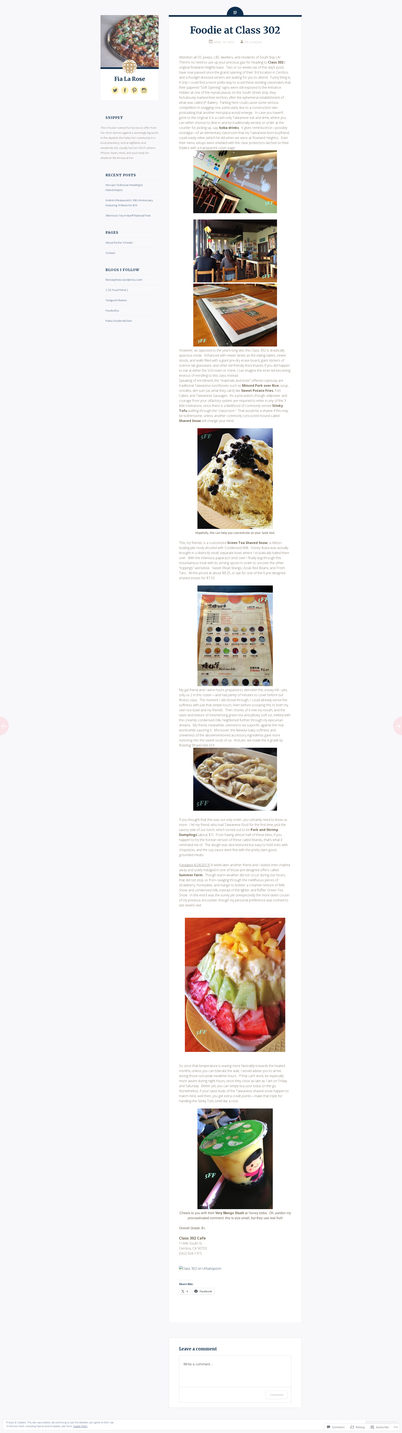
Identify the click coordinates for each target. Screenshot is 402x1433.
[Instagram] (144, 90)
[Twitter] (115, 90)
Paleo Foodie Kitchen (119, 321)
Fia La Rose (129, 78)
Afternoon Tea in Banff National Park (128, 215)
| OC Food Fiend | (117, 290)
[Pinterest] (134, 90)
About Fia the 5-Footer (119, 242)
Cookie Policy (80, 1426)
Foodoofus (112, 310)
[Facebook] (125, 90)
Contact (110, 253)
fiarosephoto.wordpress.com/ (124, 280)
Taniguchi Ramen (116, 300)
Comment (276, 1395)
